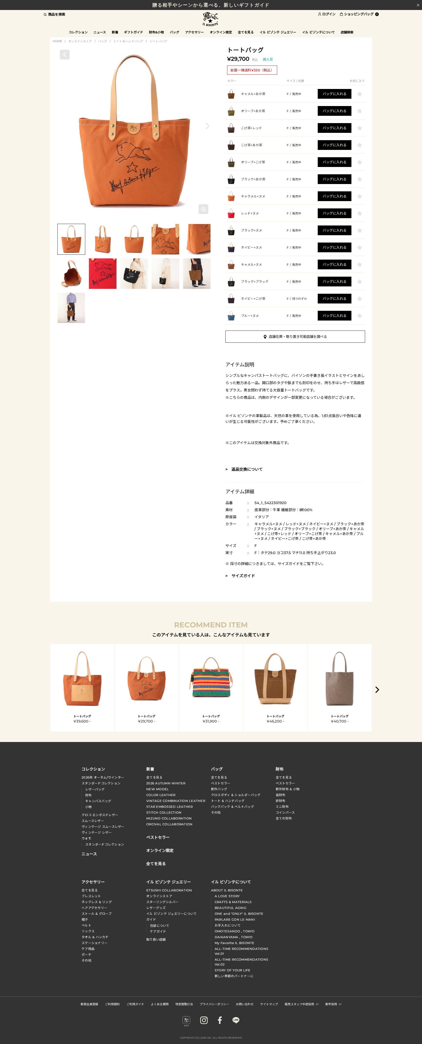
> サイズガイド (240, 576)
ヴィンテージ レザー (97, 832)
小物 (88, 807)
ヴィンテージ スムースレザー (103, 827)
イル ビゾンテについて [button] (318, 32)
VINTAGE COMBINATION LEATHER (175, 801)
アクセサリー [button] (194, 32)
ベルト (86, 925)
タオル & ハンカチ (95, 937)
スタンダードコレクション (101, 783)
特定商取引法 (184, 1004)
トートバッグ (158, 41)
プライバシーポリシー (214, 1004)
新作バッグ (219, 789)
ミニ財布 (282, 807)
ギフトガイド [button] (133, 32)
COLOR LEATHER (160, 795)
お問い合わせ (244, 1004)
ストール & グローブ (97, 914)
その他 (216, 812)
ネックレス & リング (97, 902)
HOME (57, 41)
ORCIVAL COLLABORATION (169, 824)
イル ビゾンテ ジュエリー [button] (278, 32)
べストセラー (285, 783)
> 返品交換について (244, 469)
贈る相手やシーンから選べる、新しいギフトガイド (211, 5)
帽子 (85, 919)
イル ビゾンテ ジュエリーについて (171, 914)
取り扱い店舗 (156, 939)
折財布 (280, 801)
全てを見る (154, 777)
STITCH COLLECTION (163, 812)
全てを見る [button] (246, 32)
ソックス (88, 931)
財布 (88, 795)
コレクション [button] (78, 32)
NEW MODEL (157, 789)
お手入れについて (228, 925)
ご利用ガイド (135, 1004)
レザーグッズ (156, 908)
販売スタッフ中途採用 (299, 1004)
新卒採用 (331, 1004)
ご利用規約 (112, 1004)
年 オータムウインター (103, 777)
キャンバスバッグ (98, 801)
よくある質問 (160, 1004)
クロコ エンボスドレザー (100, 815)
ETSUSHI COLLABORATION (169, 890)
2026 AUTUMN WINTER (166, 783)
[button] (208, 126)
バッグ (102, 41)
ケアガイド (158, 931)
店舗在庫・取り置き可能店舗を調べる (298, 336)
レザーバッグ (95, 789)
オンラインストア (80, 41)
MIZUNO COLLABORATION (169, 818)
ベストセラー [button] (158, 836)
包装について (159, 925)
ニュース (100, 32)
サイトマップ (269, 1004)
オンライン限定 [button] (221, 32)
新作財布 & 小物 (287, 789)
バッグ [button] (174, 32)
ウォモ (86, 838)
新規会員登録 (89, 1004)
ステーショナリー (94, 943)
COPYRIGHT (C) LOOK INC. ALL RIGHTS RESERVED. (211, 1037)
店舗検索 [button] (347, 32)
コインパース (285, 812)
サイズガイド (289, 563)
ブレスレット (91, 896)
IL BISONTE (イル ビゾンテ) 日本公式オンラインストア (211, 19)
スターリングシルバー (162, 902)
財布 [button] (280, 768)
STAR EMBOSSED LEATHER (169, 807)
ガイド (151, 919)
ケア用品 (88, 949)
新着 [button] (115, 32)
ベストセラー (221, 783)
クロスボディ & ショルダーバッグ (235, 795)
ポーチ (86, 954)
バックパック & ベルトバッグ (232, 807)
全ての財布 (284, 818)
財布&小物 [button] (156, 32)
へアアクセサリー (94, 908)
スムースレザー (93, 821)
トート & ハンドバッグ (128, 41)
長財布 (280, 795)
